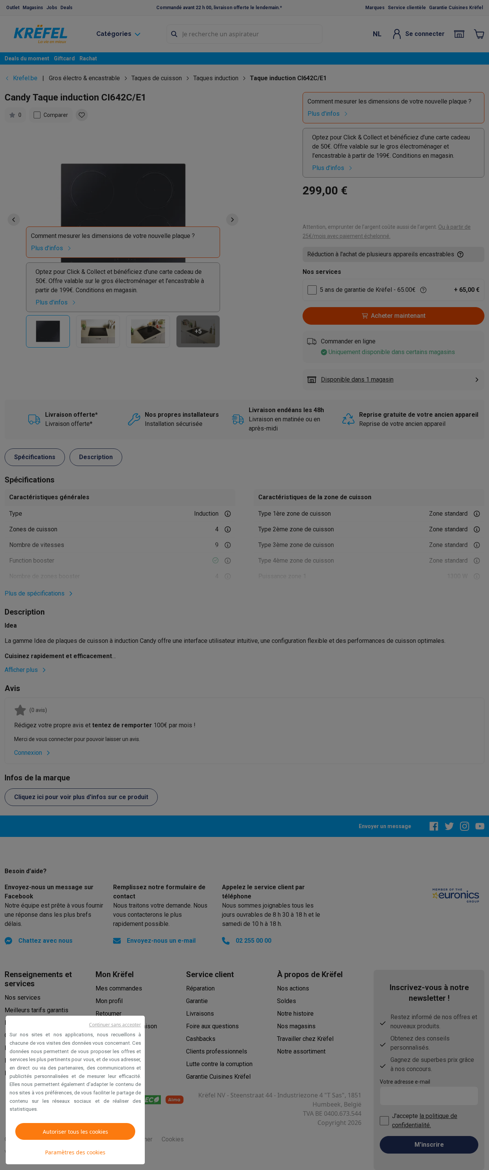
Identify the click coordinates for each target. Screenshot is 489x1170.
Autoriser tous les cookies (75, 1131)
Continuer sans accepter (115, 1024)
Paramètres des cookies (75, 1152)
